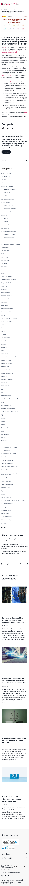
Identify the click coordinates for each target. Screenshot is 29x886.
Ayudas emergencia (6, 212)
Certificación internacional (7, 276)
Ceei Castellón (5, 260)
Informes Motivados (6, 370)
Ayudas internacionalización (8, 231)
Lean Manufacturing (6, 405)
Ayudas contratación (6, 202)
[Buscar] (26, 160)
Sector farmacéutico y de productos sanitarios (13, 500)
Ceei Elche (4, 263)
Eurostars (3, 334)
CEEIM (3, 273)
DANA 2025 (4, 289)
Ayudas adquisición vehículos (9, 189)
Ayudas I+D (4, 215)
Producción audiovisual (7, 463)
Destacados (4, 302)
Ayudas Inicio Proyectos (7, 225)
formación (3, 344)
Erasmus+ (3, 331)
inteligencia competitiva (7, 379)
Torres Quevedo (5, 513)
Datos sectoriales (5, 292)
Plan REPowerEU (5, 450)
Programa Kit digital (9, 81)
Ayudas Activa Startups (7, 186)
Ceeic (2, 270)
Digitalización (4, 305)
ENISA (2, 324)
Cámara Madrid (5, 247)
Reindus (3, 494)
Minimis (3, 424)
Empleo (3, 315)
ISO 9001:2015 (5, 386)
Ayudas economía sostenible (8, 208)
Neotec (3, 431)
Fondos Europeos (5, 337)
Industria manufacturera (7, 363)
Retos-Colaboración (6, 497)
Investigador (4, 382)
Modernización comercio (7, 428)
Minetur (3, 421)
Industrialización (5, 366)
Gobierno (5, 47)
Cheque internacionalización (8, 279)
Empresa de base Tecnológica (9, 318)
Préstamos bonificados (7, 460)
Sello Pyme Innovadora (7, 503)
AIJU (2, 183)
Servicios (6, 854)
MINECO (3, 418)
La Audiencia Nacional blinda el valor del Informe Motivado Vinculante (14, 740)
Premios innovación (6, 457)
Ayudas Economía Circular (8, 205)
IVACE (2, 389)
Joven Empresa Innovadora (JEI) (9, 399)
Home (2, 10)
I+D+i (2, 350)
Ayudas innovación (6, 228)
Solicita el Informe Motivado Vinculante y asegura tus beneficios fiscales (12, 799)
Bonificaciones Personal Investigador (10, 244)
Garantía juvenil (5, 347)
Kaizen (2, 402)
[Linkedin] (8, 875)
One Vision (4, 440)
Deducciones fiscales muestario (9, 299)
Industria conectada (6, 360)
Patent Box (4, 444)
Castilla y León (5, 250)
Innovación (4, 376)
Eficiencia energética (6, 312)
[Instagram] (11, 875)
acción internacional (6, 173)
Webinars (3, 523)
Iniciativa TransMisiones (7, 373)
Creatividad (4, 286)
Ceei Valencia (4, 266)
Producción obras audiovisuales (9, 466)
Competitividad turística (7, 283)
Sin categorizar (5, 507)
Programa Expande (6, 478)
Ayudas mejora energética (8, 237)
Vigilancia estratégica (6, 516)
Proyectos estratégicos (7, 484)
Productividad (4, 469)
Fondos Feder (4, 341)
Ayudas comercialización (7, 199)
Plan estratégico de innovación (9, 447)
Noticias (3, 437)
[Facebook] (2, 875)
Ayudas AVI (4, 196)
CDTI (2, 254)
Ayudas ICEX (4, 221)
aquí (25, 112)
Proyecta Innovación (6, 481)
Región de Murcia (5, 487)
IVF (2, 392)
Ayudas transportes (6, 241)
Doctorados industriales (7, 308)
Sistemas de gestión (6, 510)
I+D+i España (4, 353)
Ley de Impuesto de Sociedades (9, 411)
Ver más (3, 528)
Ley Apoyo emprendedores (8, 408)
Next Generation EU (6, 434)
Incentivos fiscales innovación (9, 357)
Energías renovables (6, 321)
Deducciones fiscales (6, 295)
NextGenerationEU (6, 75)
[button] (3, 128)
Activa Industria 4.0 (6, 176)
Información (7, 858)
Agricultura (3, 179)
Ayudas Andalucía (5, 192)
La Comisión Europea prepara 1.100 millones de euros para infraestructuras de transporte (14, 546)
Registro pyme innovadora (8, 490)
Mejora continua (5, 415)
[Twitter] (5, 875)
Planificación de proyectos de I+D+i (10, 453)
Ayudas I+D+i (4, 218)
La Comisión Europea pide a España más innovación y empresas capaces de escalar (13, 620)
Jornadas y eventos (6, 395)
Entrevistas (4, 328)
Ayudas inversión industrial (8, 234)
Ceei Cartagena (5, 257)
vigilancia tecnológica (6, 519)
